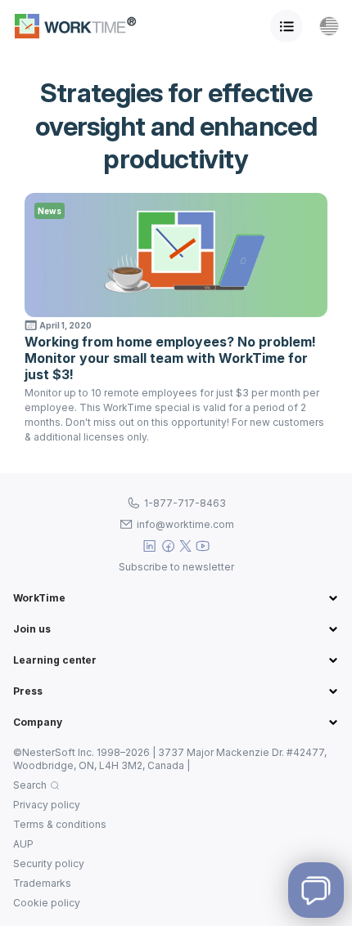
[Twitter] (185, 546)
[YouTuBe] (202, 546)
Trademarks (42, 883)
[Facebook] (168, 546)
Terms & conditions (59, 824)
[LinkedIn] (149, 546)
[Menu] (286, 26)
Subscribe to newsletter (176, 567)
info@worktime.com (185, 524)
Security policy (48, 863)
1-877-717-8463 (185, 503)
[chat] (316, 890)
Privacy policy (46, 805)
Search (30, 785)
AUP (23, 844)
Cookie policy (46, 903)
